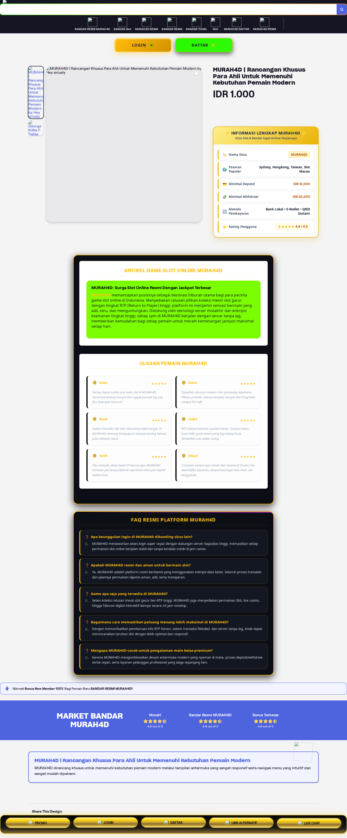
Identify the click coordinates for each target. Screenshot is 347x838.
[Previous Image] (50, 145)
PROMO (41, 824)
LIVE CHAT (312, 823)
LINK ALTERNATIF (244, 824)
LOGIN (109, 824)
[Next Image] (198, 145)
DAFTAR (176, 824)
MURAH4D (101, 295)
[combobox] (168, 9)
